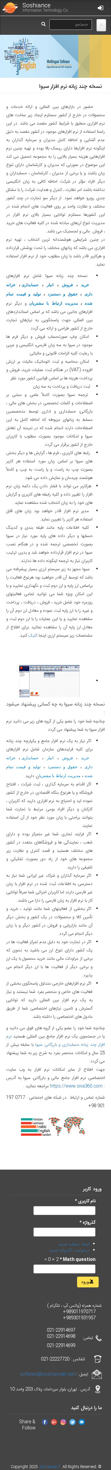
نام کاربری (85, 1201)
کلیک (32, 635)
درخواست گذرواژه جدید (69, 1250)
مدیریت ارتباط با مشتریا (59, 775)
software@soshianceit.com (48, 1374)
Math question (78, 1260)
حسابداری (30, 285)
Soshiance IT (50, 1467)
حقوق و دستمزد (63, 294)
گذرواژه (88, 1223)
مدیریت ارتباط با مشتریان (53, 303)
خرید (85, 285)
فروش (67, 285)
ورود (85, 1282)
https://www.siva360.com (76, 1086)
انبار (50, 285)
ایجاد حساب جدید (73, 1244)
